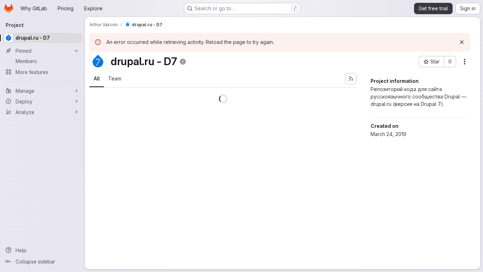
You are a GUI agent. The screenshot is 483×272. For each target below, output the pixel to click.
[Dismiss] (462, 42)
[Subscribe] (350, 78)
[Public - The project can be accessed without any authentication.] (183, 61)
